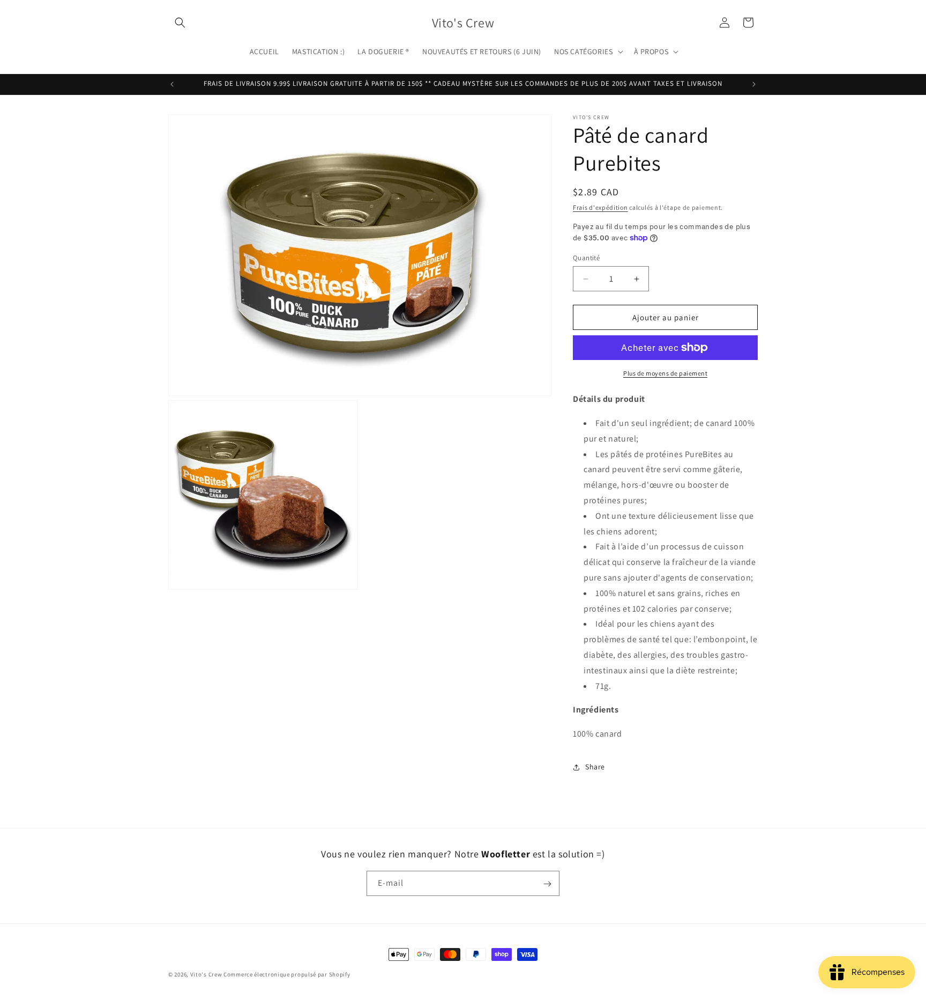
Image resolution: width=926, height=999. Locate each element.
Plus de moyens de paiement (665, 373)
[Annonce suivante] (754, 84)
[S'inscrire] (547, 884)
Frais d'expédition (600, 207)
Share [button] (595, 767)
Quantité (586, 257)
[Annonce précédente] (172, 84)
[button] (180, 22)
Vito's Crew (206, 974)
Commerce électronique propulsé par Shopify (286, 974)
